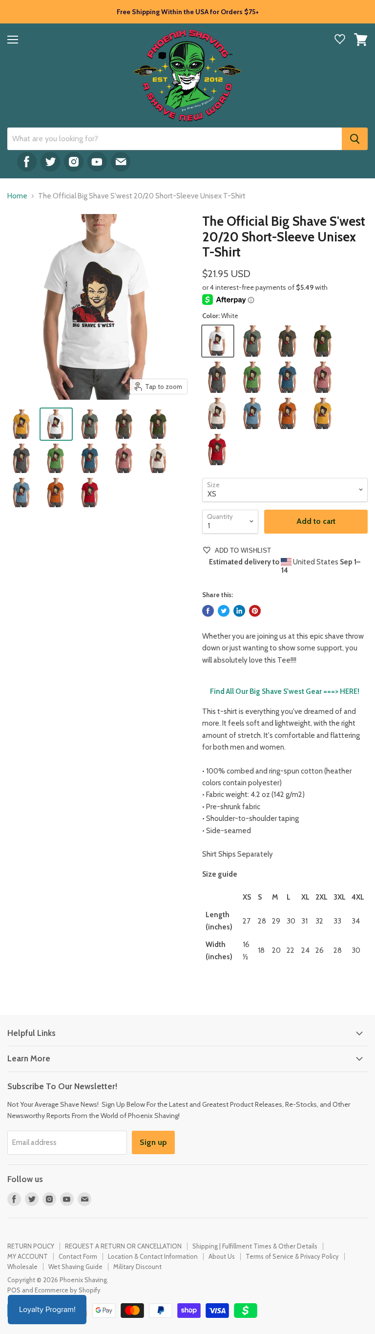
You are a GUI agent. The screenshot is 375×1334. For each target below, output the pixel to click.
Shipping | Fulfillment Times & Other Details (254, 1246)
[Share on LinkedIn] (239, 611)
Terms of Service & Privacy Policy (292, 1256)
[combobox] (174, 139)
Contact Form (78, 1256)
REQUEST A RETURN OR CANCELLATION (123, 1246)
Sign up (153, 1142)
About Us (221, 1256)
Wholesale (22, 1266)
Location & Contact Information (153, 1256)
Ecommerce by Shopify (68, 1290)
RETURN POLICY (30, 1246)
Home (17, 196)
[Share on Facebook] (208, 611)
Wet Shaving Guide (75, 1266)
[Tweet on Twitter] (223, 611)
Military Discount (137, 1266)
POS (14, 1290)
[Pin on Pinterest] (255, 611)
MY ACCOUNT (27, 1256)
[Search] (355, 139)
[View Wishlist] (339, 40)
